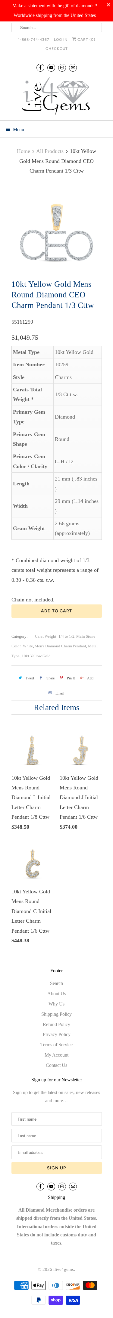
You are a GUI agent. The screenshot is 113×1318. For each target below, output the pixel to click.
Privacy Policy (57, 1034)
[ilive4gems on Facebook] (40, 67)
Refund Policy (56, 1024)
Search (56, 983)
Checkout (57, 49)
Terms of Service (56, 1044)
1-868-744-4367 (33, 39)
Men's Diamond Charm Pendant (60, 646)
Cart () (85, 39)
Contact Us (56, 1065)
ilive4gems (63, 1269)
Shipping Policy (56, 1014)
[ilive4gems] (56, 96)
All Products (50, 151)
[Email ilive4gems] (73, 67)
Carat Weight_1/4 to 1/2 (54, 636)
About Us (56, 993)
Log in (60, 39)
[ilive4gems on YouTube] (51, 67)
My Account (56, 1054)
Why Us (56, 1003)
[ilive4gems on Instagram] (62, 67)
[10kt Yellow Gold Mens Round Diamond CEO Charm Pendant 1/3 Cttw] (56, 228)
